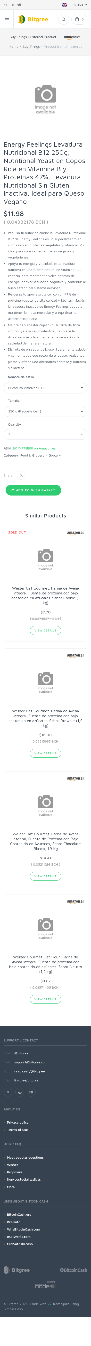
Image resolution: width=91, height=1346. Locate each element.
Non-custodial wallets (24, 1179)
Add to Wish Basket (35, 490)
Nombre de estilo (21, 377)
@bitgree (21, 1053)
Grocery (55, 455)
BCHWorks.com (19, 1236)
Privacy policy (18, 1122)
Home (13, 46)
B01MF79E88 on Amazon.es (34, 448)
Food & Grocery (32, 455)
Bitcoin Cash (13, 1309)
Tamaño (14, 400)
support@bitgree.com (31, 1062)
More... (12, 1187)
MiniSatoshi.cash (20, 1244)
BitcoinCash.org (19, 1214)
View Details (45, 630)
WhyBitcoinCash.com (23, 1229)
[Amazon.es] (72, 37)
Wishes (12, 1165)
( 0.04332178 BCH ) (26, 222)
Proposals (14, 1172)
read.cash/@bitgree (29, 1071)
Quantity (14, 424)
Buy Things (31, 46)
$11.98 (14, 214)
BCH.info (13, 1222)
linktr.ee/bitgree (26, 1080)
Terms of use (17, 1129)
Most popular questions (25, 1157)
